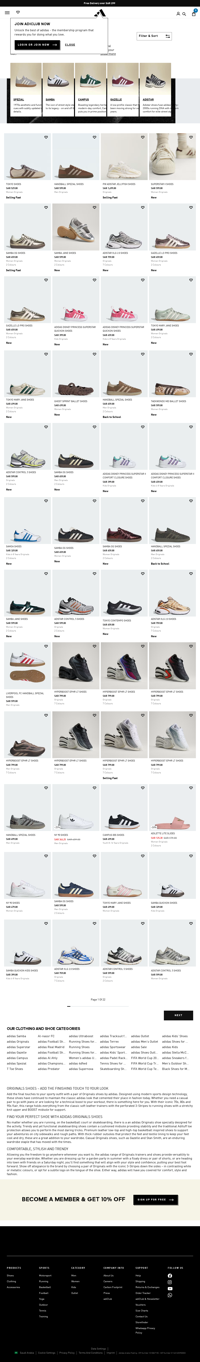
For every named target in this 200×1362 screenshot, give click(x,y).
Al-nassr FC (46, 1036)
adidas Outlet (140, 1036)
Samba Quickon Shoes (164, 903)
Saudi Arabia (27, 1353)
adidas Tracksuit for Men (114, 1036)
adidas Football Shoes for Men (52, 1041)
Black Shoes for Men (176, 1069)
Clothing (11, 1281)
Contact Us (141, 1316)
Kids (73, 1287)
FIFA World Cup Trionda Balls (145, 1063)
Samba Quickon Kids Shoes (22, 971)
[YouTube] (170, 1288)
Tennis (42, 1311)
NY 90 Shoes (61, 835)
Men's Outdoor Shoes (176, 1063)
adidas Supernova (81, 1069)
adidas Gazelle (17, 1052)
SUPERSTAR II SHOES (162, 184)
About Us (108, 1275)
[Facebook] (170, 1275)
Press (107, 1293)
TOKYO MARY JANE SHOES (165, 326)
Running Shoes (79, 1047)
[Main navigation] (7, 13)
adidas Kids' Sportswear (114, 1052)
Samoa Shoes (13, 547)
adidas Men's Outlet (144, 1041)
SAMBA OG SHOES (15, 253)
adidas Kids (170, 1047)
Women (75, 1281)
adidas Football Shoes (52, 1052)
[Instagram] (170, 1282)
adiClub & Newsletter (147, 1299)
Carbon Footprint (113, 1287)
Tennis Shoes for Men (114, 1063)
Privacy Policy (67, 1353)
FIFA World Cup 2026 (145, 1058)
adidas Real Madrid (51, 1047)
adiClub (108, 1299)
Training (43, 1316)
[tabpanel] (100, 580)
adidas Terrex (109, 1041)
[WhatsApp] (170, 1295)
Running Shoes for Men (83, 1041)
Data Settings (98, 1349)
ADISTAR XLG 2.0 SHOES (115, 253)
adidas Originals (18, 1041)
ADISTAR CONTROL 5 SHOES (21, 472)
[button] (46, 137)
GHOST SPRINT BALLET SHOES (70, 401)
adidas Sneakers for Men (176, 1058)
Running (43, 1281)
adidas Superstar (18, 1047)
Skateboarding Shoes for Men (114, 1069)
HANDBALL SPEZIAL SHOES (69, 184)
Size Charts (142, 1311)
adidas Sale (139, 1047)
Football (43, 1293)
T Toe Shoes (15, 1069)
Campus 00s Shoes (113, 835)
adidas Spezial (16, 1063)
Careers (108, 1281)
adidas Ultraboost (81, 1036)
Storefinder (142, 1322)
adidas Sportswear (113, 1047)
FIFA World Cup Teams (145, 1069)
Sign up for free (152, 1200)
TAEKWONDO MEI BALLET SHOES (168, 401)
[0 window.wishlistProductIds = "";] (18, 12)
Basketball (45, 1287)
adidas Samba (16, 1036)
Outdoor (43, 1305)
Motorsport (45, 1275)
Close (70, 45)
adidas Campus (17, 1058)
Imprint (111, 1353)
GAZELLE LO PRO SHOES (164, 253)
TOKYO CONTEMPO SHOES (117, 621)
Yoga (41, 1299)
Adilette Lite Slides (163, 833)
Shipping (140, 1281)
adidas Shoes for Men (176, 1041)
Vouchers (141, 1305)
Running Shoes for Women (83, 1052)
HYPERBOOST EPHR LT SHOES (70, 692)
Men (73, 1275)
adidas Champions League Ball (52, 1063)
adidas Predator (49, 1069)
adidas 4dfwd (78, 1063)
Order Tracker (143, 1293)
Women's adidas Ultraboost (83, 1058)
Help (138, 1275)
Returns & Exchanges (147, 1287)
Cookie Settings (46, 1353)
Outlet (74, 1293)
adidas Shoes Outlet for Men (145, 1052)
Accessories (13, 1287)
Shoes (10, 1275)
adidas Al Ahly (47, 1058)
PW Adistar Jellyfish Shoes (119, 184)
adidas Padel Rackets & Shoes (114, 1058)
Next (178, 1015)
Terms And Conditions (91, 1353)
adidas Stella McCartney (176, 1052)
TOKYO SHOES (13, 184)
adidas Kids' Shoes (175, 1036)
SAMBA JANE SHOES (65, 253)
